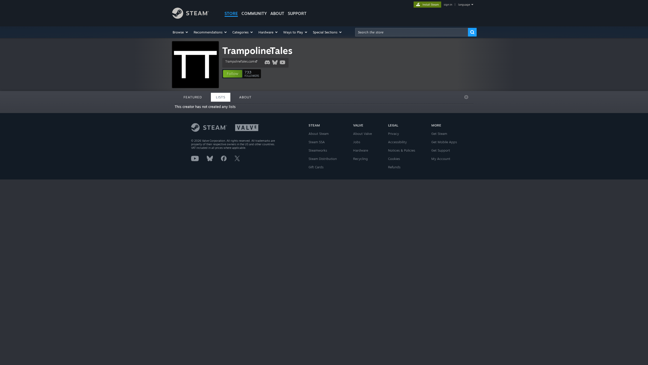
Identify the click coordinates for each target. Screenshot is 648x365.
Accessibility (397, 142)
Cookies (394, 159)
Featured (193, 97)
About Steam (319, 134)
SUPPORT (297, 13)
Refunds (394, 167)
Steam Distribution (323, 159)
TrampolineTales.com (240, 61)
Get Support (440, 150)
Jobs (356, 142)
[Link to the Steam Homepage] (190, 17)
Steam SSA (317, 142)
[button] (180, 32)
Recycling (360, 159)
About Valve (362, 134)
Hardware (360, 150)
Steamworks (318, 150)
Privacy (393, 134)
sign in (448, 4)
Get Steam (439, 134)
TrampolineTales (257, 50)
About (277, 13)
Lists (220, 97)
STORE (231, 13)
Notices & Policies (401, 150)
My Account (440, 159)
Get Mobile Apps (444, 142)
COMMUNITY (254, 13)
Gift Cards (316, 167)
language (464, 4)
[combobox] (411, 32)
